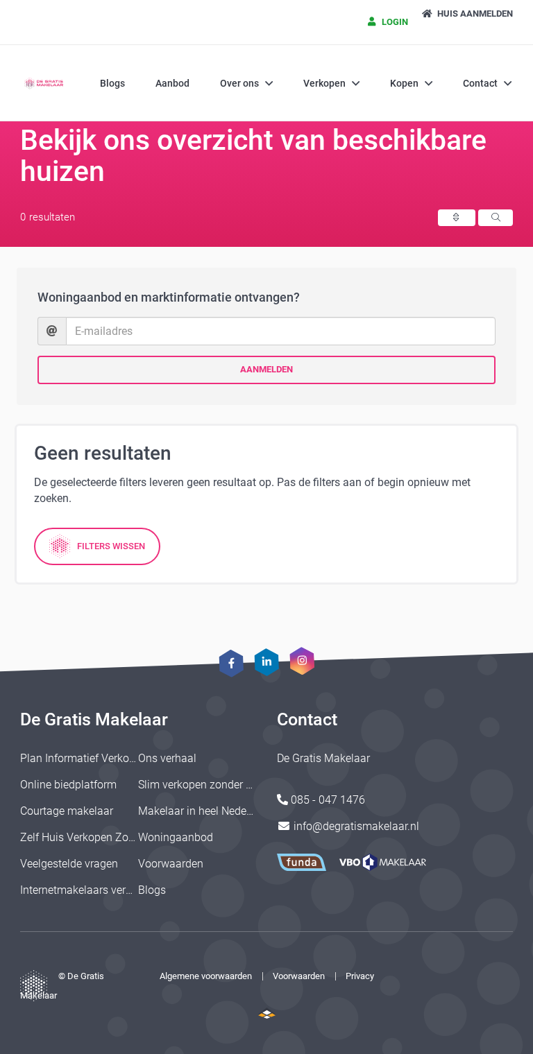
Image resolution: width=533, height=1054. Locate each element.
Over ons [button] (239, 83)
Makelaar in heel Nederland (204, 811)
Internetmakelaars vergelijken (91, 890)
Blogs (112, 83)
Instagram (301, 660)
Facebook (231, 663)
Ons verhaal (167, 758)
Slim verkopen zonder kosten (208, 784)
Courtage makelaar (66, 811)
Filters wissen (111, 546)
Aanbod (172, 83)
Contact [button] (480, 83)
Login (394, 22)
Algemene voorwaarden (206, 976)
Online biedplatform (68, 784)
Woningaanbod (175, 837)
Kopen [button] (404, 83)
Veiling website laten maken (267, 1013)
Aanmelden (266, 369)
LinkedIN (266, 662)
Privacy (360, 976)
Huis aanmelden (474, 13)
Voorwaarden (170, 863)
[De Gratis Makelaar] (44, 83)
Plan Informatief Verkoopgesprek (100, 758)
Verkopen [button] (324, 83)
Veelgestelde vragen (69, 863)
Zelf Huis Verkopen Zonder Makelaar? (111, 837)
